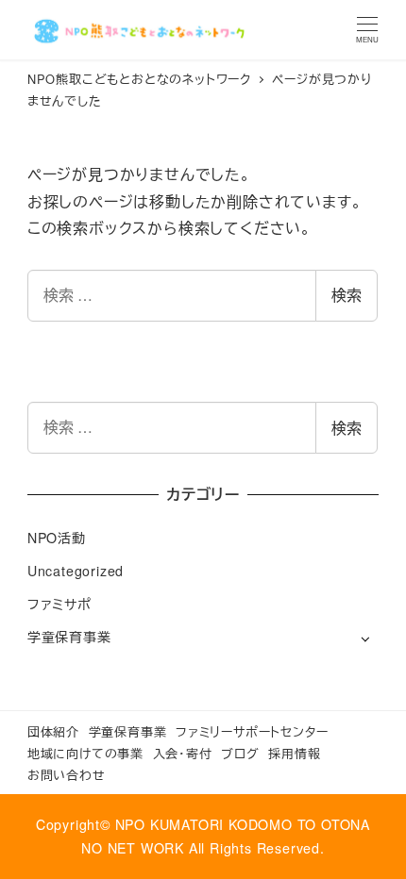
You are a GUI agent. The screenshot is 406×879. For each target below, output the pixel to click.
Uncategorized (75, 570)
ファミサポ (59, 603)
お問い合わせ (66, 775)
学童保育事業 (69, 636)
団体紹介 (53, 731)
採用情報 (294, 753)
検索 (346, 295)
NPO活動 (56, 537)
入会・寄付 (182, 753)
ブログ (240, 753)
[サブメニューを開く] (365, 638)
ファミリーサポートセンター (252, 731)
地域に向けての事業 (85, 753)
